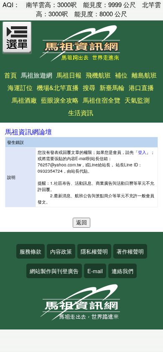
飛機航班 (98, 74)
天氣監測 (137, 100)
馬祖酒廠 (24, 100)
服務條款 (30, 251)
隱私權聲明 (94, 251)
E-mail (95, 271)
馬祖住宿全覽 (101, 100)
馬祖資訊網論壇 (28, 131)
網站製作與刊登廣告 (54, 271)
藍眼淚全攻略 (60, 100)
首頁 (10, 74)
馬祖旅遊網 (36, 74)
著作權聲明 (130, 251)
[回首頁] (81, 58)
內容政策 (61, 251)
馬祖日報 (69, 74)
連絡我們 (122, 271)
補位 (121, 74)
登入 (142, 152)
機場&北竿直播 (58, 87)
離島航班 (144, 74)
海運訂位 (20, 87)
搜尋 (89, 87)
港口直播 (141, 87)
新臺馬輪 (112, 87)
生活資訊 (80, 112)
